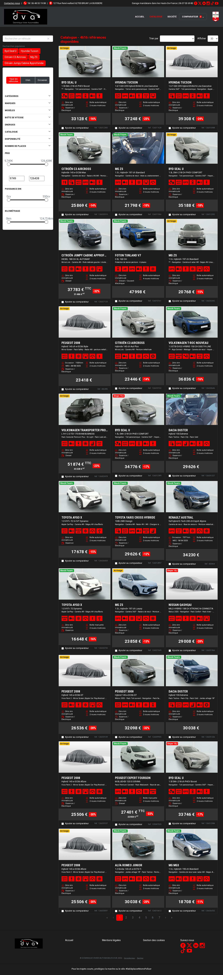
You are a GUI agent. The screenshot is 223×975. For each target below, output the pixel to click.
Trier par (153, 38)
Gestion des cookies (154, 940)
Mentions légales (111, 940)
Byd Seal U (10, 51)
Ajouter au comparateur (77, 127)
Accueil (139, 16)
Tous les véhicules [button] (13, 80)
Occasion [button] (42, 80)
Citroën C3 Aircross (15, 57)
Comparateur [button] (191, 16)
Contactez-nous (12, 3)
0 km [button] (28, 80)
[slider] (8, 164)
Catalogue (155, 16)
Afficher (201, 38)
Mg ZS (33, 57)
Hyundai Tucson (29, 51)
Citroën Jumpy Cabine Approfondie (24, 63)
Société (171, 16)
